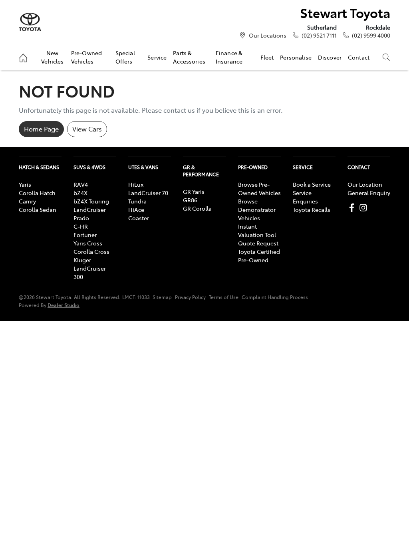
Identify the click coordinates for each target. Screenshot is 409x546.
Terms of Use (223, 297)
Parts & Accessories (189, 57)
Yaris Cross (87, 243)
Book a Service (312, 184)
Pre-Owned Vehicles (86, 57)
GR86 (190, 200)
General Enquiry (368, 193)
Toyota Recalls (311, 209)
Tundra (137, 201)
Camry (27, 201)
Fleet (267, 57)
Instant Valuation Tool (257, 230)
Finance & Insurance (229, 57)
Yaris (25, 184)
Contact (358, 57)
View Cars (87, 128)
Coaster (138, 218)
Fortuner (85, 235)
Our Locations (267, 35)
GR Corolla (197, 208)
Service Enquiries (305, 197)
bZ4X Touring (91, 201)
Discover (329, 57)
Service (157, 57)
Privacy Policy (190, 297)
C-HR (80, 226)
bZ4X (80, 193)
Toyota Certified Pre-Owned (259, 255)
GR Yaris (193, 191)
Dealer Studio (63, 304)
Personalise (296, 57)
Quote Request (258, 243)
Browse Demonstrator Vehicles (257, 209)
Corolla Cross (91, 251)
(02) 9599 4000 (371, 35)
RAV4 (80, 184)
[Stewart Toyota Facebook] (353, 207)
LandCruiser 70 (148, 193)
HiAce (136, 209)
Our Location (364, 184)
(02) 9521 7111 (319, 35)
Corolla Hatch (37, 193)
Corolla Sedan (37, 209)
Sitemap (162, 297)
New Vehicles (52, 57)
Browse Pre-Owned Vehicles (259, 188)
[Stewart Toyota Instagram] (365, 207)
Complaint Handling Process (275, 297)
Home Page (41, 128)
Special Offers (125, 57)
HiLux (135, 184)
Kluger (82, 260)
